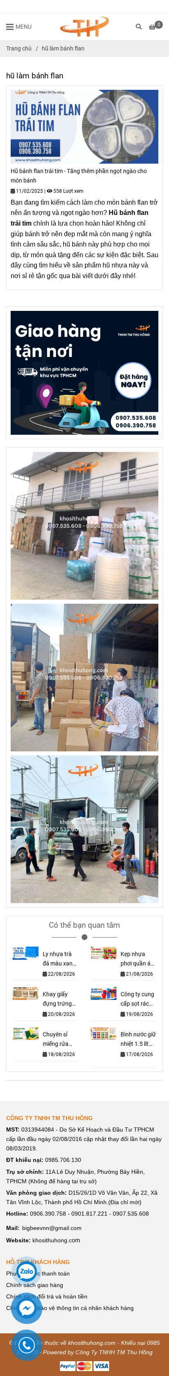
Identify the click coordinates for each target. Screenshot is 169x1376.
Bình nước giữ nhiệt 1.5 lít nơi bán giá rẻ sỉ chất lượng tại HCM (138, 1040)
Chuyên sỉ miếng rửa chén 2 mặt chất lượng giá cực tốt (57, 1040)
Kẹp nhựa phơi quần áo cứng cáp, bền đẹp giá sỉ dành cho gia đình (138, 959)
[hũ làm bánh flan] (84, 26)
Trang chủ (19, 48)
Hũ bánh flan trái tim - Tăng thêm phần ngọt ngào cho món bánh (79, 176)
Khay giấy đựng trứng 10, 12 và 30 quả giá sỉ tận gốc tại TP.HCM (60, 1000)
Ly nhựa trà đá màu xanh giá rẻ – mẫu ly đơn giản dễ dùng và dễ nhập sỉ (60, 959)
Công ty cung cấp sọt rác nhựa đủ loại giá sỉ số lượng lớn (137, 1000)
